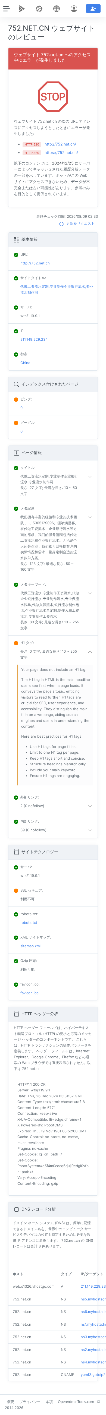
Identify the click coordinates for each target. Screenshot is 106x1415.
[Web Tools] (40, 8)
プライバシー (29, 1401)
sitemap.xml (30, 946)
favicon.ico (29, 993)
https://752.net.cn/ (61, 152)
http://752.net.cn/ (60, 144)
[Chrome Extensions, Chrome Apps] (22, 8)
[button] (57, 485)
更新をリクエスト (80, 223)
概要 (10, 1401)
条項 (49, 1401)
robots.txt (28, 922)
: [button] (28, 467)
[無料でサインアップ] (93, 8)
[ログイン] (75, 8)
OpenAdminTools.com (76, 1401)
